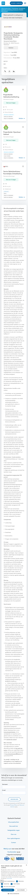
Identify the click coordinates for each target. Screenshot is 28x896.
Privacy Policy (13, 805)
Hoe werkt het (13, 826)
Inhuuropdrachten (6, 8)
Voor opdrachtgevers (13, 838)
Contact (13, 842)
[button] (14, 893)
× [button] (26, 865)
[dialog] (14, 880)
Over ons (13, 834)
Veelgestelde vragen (13, 830)
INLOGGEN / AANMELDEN (16, 3)
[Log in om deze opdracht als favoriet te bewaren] (23, 89)
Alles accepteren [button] (7, 890)
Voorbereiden (12, 852)
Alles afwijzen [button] (21, 890)
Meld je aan (7, 849)
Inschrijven (14, 799)
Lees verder (9, 878)
